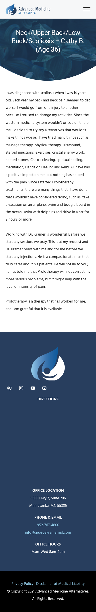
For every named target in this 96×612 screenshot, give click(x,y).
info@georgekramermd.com (48, 533)
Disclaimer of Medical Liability (60, 584)
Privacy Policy (22, 584)
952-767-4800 (48, 525)
